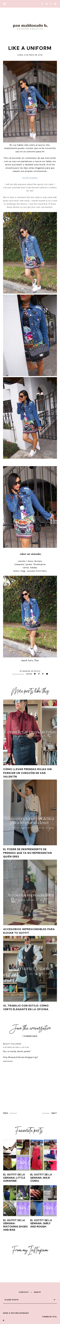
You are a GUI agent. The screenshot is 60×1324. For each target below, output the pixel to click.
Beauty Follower (12, 1044)
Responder (8, 1061)
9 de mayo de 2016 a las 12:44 (16, 1047)
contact (24, 1292)
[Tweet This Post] (35, 674)
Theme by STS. (49, 1317)
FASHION (26, 671)
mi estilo (35, 671)
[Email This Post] (47, 674)
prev (5, 1113)
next (54, 1113)
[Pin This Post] (43, 674)
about (37, 1292)
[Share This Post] (38, 674)
